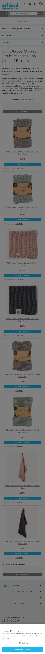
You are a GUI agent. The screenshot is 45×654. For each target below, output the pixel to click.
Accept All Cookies (22, 650)
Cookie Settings (22, 643)
